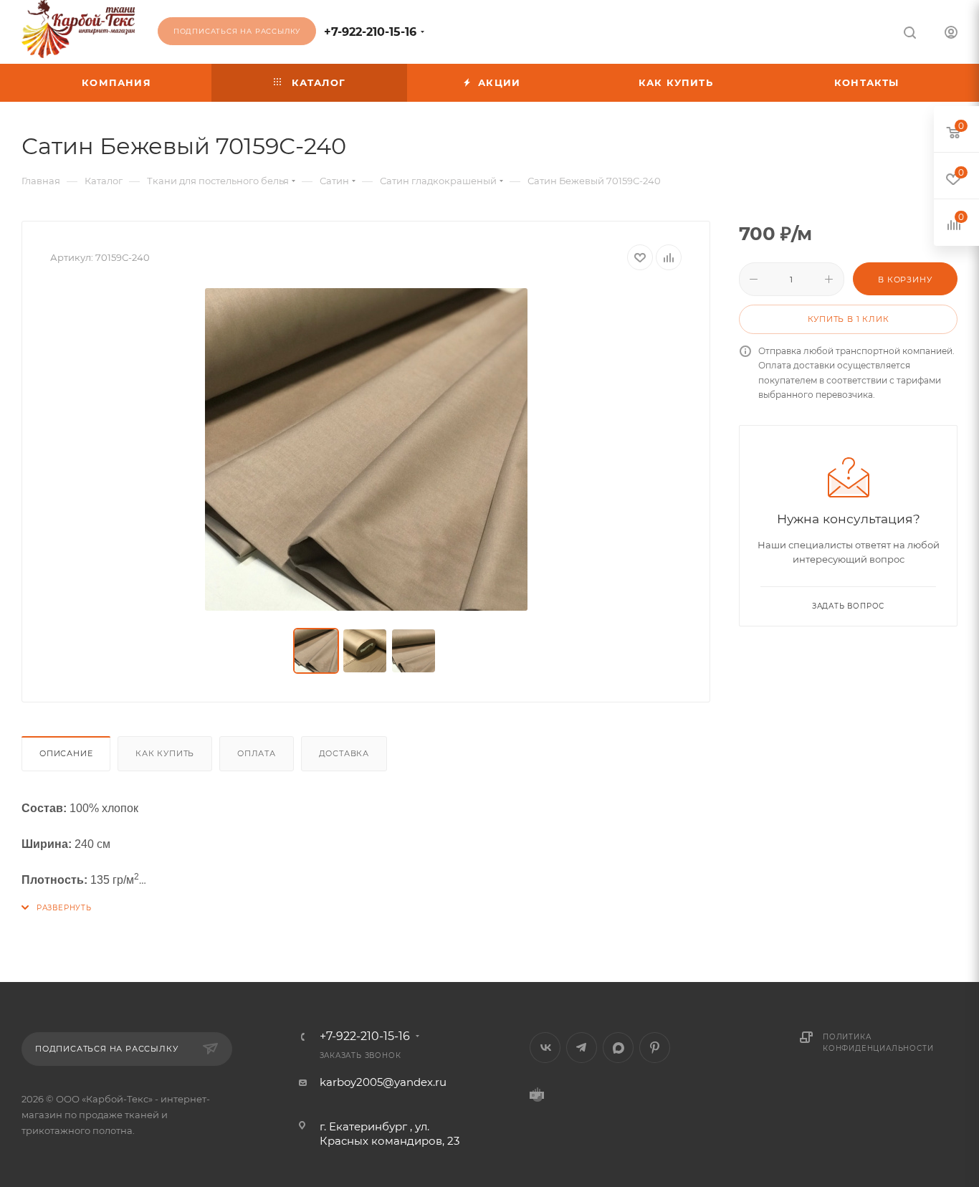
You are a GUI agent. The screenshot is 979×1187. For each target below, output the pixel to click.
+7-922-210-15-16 (370, 32)
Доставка (344, 753)
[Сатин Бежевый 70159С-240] (366, 449)
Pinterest (654, 1047)
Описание (65, 753)
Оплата (256, 753)
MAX (618, 1047)
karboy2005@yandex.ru (383, 1082)
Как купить (164, 753)
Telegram (581, 1047)
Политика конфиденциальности (878, 1042)
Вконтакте (545, 1047)
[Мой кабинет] (951, 34)
